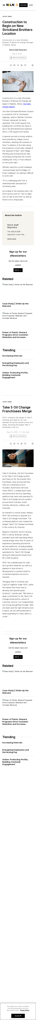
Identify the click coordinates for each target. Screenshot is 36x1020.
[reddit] (22, 65)
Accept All (18, 1016)
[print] (33, 65)
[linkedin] (14, 65)
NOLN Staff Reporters (18, 50)
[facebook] (11, 65)
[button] (3, 5)
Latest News (7, 16)
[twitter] (18, 65)
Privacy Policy (24, 1010)
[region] (18, 1011)
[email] (25, 65)
